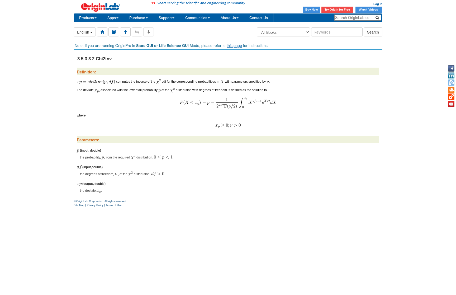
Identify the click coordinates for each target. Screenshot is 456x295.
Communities (196, 18)
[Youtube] (451, 104)
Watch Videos (369, 9)
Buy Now (311, 9)
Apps (111, 18)
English (83, 32)
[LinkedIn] (451, 75)
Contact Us (258, 18)
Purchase (137, 18)
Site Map (79, 205)
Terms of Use (114, 205)
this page (234, 45)
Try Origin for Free (337, 9)
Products (86, 18)
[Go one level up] (125, 31)
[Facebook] (451, 68)
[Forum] (451, 89)
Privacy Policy (95, 205)
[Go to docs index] (102, 31)
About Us (228, 18)
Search (373, 32)
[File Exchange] (451, 96)
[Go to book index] (113, 31)
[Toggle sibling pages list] (137, 31)
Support (165, 18)
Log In (377, 4)
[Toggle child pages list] (148, 31)
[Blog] (451, 82)
